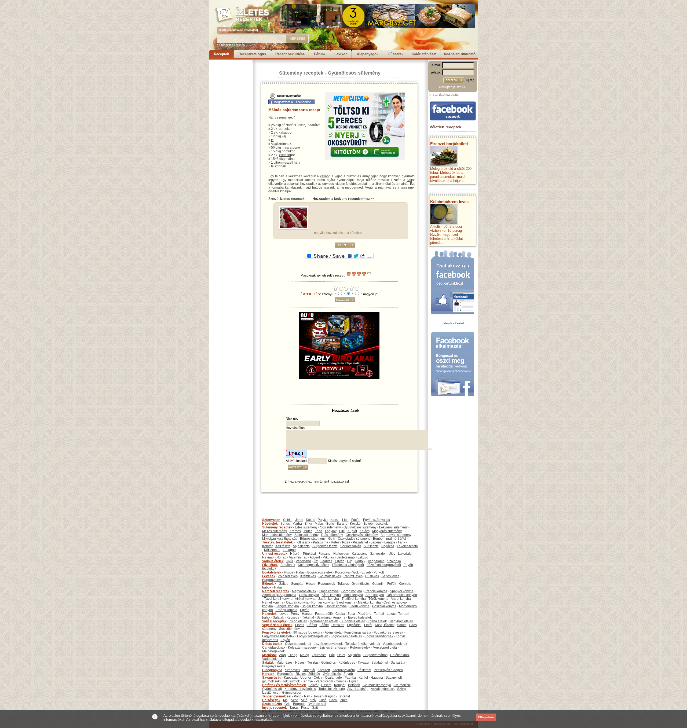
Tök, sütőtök (291, 681)
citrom (278, 162)
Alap (282, 655)
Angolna (339, 617)
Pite (342, 531)
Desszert (337, 625)
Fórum (319, 54)
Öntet (341, 655)
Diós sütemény (332, 535)
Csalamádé (333, 677)
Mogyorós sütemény (387, 531)
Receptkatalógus (252, 54)
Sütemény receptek (301, 73)
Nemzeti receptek (275, 591)
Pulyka (323, 520)
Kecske (355, 523)
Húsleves (372, 576)
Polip (297, 696)
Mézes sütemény (274, 531)
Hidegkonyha (272, 670)
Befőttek (354, 685)
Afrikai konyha (305, 599)
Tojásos (343, 584)
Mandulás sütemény (277, 535)
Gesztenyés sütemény (362, 535)
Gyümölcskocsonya (377, 685)
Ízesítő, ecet (270, 692)
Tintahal (344, 696)
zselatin (284, 155)
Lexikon (341, 54)
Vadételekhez (272, 659)
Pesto (305, 707)
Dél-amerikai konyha (402, 595)
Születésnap (346, 557)
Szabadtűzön (272, 704)
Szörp (401, 689)
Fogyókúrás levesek (388, 632)
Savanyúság (271, 677)
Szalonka (394, 561)
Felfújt (391, 584)
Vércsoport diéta (385, 647)
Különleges (346, 662)
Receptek (221, 54)
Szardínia (324, 617)
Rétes (335, 542)
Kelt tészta (282, 546)
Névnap (268, 557)
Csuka (340, 614)
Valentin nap (298, 557)
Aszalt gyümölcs (382, 689)
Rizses (301, 674)
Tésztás (313, 662)
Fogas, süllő (324, 614)
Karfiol (363, 677)
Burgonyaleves (273, 580)
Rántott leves (353, 576)
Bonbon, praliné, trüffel (389, 539)
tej (273, 140)
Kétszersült (272, 550)
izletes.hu (448, 323)
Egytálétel (354, 625)
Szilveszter (378, 554)
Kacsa (334, 520)
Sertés (285, 523)
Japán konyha (328, 599)
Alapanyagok (367, 54)
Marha (297, 523)
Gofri (331, 539)
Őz (316, 561)
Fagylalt (331, 531)
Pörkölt (379, 572)
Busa (351, 614)
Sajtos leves (390, 576)
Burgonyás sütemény (396, 535)
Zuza (344, 700)
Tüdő (323, 700)
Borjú (330, 523)
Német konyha (272, 602)
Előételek (269, 584)
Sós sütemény (330, 527)
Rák (307, 696)
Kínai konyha (331, 595)
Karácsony (359, 554)
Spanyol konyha (402, 591)
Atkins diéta (333, 632)
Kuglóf (352, 531)
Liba (345, 520)
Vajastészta (301, 546)
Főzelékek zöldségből (348, 565)
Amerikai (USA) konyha (279, 595)
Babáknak (287, 565)
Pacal (333, 700)
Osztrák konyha (297, 602)
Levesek (268, 576)
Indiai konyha (353, 595)
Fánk (401, 542)
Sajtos (283, 584)
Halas (300, 572)
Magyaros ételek (304, 591)
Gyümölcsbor (291, 692)
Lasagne (289, 550)
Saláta (402, 625)
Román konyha (322, 602)
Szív (313, 700)
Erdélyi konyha (286, 610)
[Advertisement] (230, 140)
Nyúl (289, 561)
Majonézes (284, 662)
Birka (308, 523)
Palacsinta (320, 542)
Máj (285, 700)
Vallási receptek (274, 621)
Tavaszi (363, 662)
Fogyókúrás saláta (357, 632)
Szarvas (326, 561)
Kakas (310, 520)
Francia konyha (376, 591)
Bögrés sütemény (313, 539)
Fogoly (360, 561)
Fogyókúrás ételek (276, 632)
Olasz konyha (329, 591)
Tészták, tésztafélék (277, 542)
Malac (319, 523)
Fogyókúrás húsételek (278, 636)
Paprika (350, 677)
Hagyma (377, 677)
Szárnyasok (271, 520)
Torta (318, 531)
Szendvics (292, 670)
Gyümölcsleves (330, 576)
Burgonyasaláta (273, 666)
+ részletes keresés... (233, 44)
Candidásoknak (273, 647)
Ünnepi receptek (274, 554)
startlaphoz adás (445, 95)
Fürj (350, 561)
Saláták (278, 617)
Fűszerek (395, 54)
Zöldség (314, 674)
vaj (284, 136)
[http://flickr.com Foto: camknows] (293, 227)
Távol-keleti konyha (278, 599)
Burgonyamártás (375, 655)
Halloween (341, 554)
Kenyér (267, 546)
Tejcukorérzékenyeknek (362, 644)
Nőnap (281, 557)
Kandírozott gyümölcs (300, 689)
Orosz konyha (309, 595)
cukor (288, 129)
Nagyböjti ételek (401, 621)
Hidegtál (309, 670)
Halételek (269, 614)
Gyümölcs (319, 655)
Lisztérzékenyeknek (328, 644)
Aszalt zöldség (357, 689)
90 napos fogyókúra (307, 632)
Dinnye (307, 681)
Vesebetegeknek (395, 644)
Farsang (325, 554)
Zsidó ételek (298, 621)
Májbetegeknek (273, 651)
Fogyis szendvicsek (379, 636)
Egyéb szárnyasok (376, 520)
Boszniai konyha (384, 606)
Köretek (268, 674)
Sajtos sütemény (306, 535)
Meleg (304, 655)
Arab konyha (375, 595)
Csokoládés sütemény (354, 539)
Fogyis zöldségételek (312, 636)
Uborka (305, 677)
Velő (304, 700)
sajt (276, 144)
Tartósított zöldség (332, 689)
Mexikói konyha (369, 602)
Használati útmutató (459, 54)
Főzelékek (270, 565)
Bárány (342, 523)
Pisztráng (364, 614)
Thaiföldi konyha (354, 599)
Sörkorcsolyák (350, 546)
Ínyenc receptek (274, 707)
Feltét (368, 625)
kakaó (283, 132)
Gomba (341, 681)
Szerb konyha (359, 606)
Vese (294, 700)
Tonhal (379, 614)
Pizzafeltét (360, 542)
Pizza (346, 542)
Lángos (389, 542)
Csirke (288, 520)
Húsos (288, 572)
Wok (355, 572)
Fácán (355, 520)
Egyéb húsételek (375, 523)
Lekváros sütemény (393, 527)
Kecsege (293, 617)
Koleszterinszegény (302, 647)
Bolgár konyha (312, 606)
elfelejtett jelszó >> (452, 87)
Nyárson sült (317, 704)
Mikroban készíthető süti (279, 539)
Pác (332, 655)
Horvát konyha (336, 606)
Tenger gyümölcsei (276, 696)
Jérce (299, 520)
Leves (283, 614)
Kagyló (330, 696)
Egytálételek (271, 572)
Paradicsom (324, 681)
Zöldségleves (288, 576)
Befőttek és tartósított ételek (284, 685)
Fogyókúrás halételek (346, 636)
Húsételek (270, 523)
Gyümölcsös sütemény (354, 73)
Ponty (295, 614)
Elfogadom (486, 717)
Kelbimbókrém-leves (449, 201)
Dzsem (326, 685)
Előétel (312, 625)
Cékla (318, 677)
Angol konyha (401, 599)
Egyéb (339, 561)
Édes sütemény (306, 527)
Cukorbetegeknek (298, 644)
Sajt (315, 707)
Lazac (391, 614)
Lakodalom (406, 554)
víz (337, 184)
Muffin (308, 531)
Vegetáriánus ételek (277, 625)
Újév (392, 554)
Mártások (269, 655)
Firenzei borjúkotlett (449, 143)
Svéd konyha (345, 602)
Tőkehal (308, 617)
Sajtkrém (354, 655)
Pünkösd (309, 554)
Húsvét (295, 554)
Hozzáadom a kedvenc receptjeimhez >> (343, 199)
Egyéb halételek (360, 617)
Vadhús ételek (273, 561)
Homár (318, 696)
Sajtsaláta (398, 662)
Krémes (295, 531)
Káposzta (291, 677)
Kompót (339, 685)
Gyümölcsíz (402, 685)
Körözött (324, 670)
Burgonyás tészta (325, 546)
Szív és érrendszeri (333, 647)
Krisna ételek (377, 621)
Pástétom (364, 670)
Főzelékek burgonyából (384, 565)
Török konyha (378, 599)
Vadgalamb (376, 561)
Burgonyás (285, 674)
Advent (315, 557)
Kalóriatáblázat (424, 54)
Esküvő (362, 557)
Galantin (378, 584)
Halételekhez (400, 655)
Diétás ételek (272, 644)
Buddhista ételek (353, 621)
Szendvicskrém (343, 670)
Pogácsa (387, 546)
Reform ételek (360, 647)
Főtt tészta (302, 542)
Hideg (292, 655)
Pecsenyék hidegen (388, 670)
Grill (287, 704)
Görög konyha (351, 591)
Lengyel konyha (287, 606)
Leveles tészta (407, 546)
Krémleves (308, 576)
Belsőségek (271, 700)
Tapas (294, 707)
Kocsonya (342, 572)
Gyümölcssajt (272, 689)
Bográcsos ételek (319, 572)
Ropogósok (326, 584)
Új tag (470, 80)
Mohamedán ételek (324, 621)
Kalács (365, 531)
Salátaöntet (379, 662)
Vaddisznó (303, 561)
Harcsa (307, 614)
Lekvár (314, 685)
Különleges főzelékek (313, 565)
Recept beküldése (290, 54)
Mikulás (328, 557)
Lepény (376, 542)
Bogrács (299, 704)
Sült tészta (371, 546)
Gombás (297, 584)
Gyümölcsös (361, 584)
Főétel (324, 625)
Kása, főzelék (384, 625)
